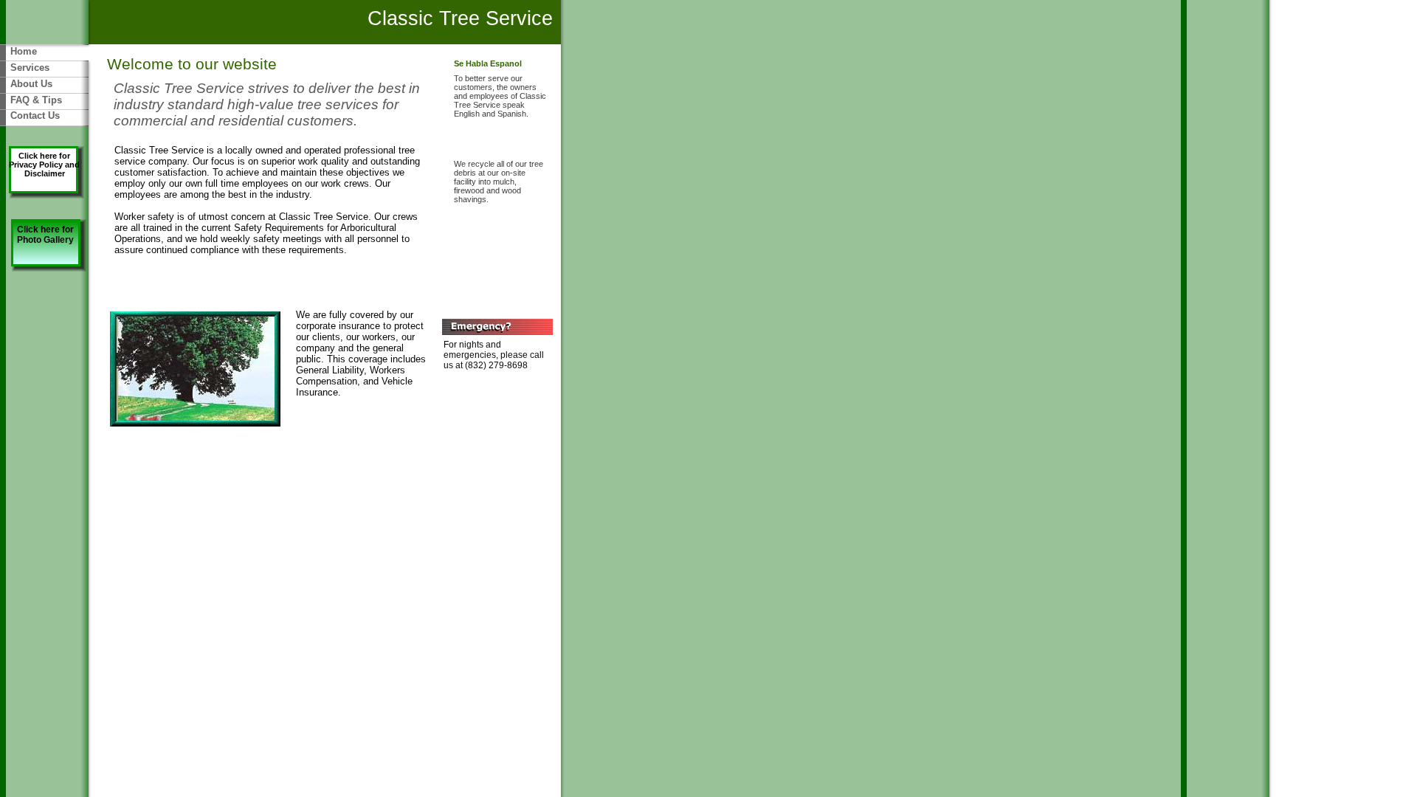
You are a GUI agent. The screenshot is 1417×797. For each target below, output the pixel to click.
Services (29, 67)
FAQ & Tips (36, 100)
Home (23, 51)
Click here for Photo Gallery (45, 234)
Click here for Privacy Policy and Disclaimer (44, 164)
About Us (31, 83)
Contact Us (35, 115)
